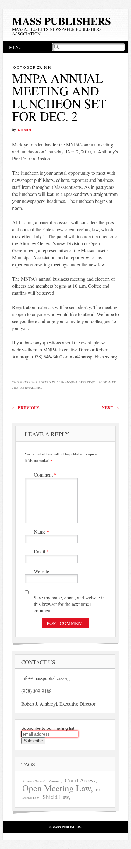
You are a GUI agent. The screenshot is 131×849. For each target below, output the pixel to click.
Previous (26, 408)
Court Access (80, 780)
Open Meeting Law (56, 788)
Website (41, 571)
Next (110, 408)
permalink (30, 387)
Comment (45, 474)
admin (25, 130)
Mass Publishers (61, 21)
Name (41, 531)
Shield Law (56, 796)
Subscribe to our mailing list (47, 728)
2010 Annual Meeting (76, 382)
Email (41, 551)
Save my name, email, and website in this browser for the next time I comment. (69, 603)
